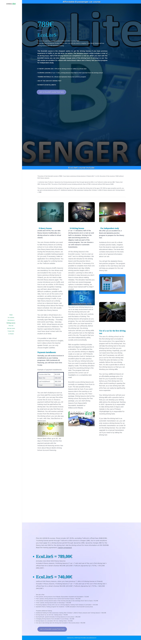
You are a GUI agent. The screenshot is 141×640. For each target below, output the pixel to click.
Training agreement (65, 548)
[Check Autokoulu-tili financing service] (50, 436)
